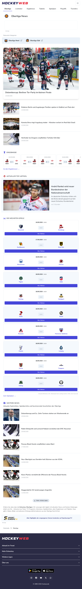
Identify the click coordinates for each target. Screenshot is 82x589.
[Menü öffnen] (77, 3)
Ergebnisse (31, 9)
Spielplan (52, 9)
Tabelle (42, 9)
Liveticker (18, 9)
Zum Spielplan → (9, 396)
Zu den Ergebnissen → (11, 169)
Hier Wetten (41, 234)
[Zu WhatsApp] (51, 578)
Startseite (6, 528)
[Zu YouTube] (41, 578)
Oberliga (7, 9)
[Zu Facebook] (36, 578)
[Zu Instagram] (31, 578)
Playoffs (63, 9)
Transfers (74, 9)
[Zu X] (46, 578)
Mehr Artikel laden (42, 500)
